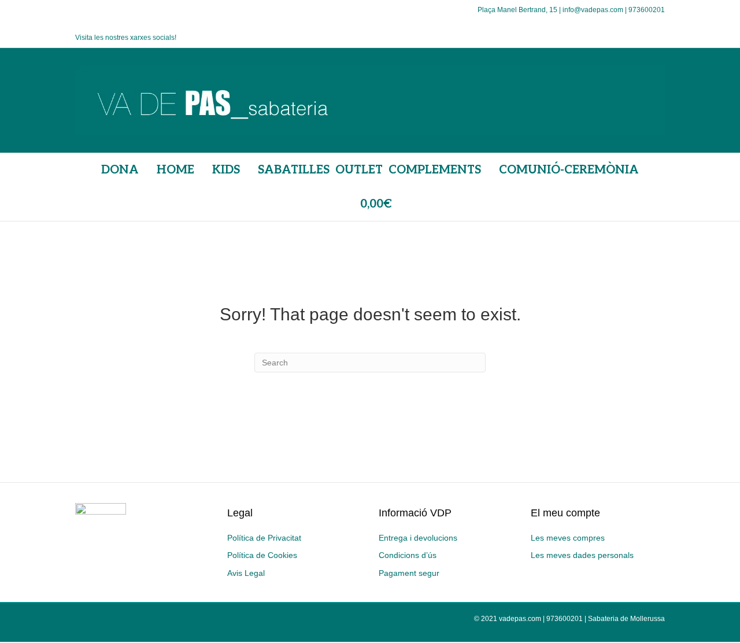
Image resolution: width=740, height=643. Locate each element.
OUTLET (359, 170)
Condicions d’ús (407, 555)
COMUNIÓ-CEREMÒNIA (569, 170)
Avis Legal (246, 573)
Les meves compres (568, 537)
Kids (226, 170)
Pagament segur (409, 573)
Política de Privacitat (264, 537)
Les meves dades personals (582, 555)
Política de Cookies (262, 555)
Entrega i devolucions (418, 537)
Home (175, 170)
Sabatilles (294, 170)
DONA (120, 170)
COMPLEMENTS (434, 170)
